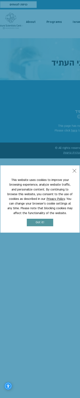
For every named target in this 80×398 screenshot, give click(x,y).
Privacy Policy (56, 199)
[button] (74, 171)
